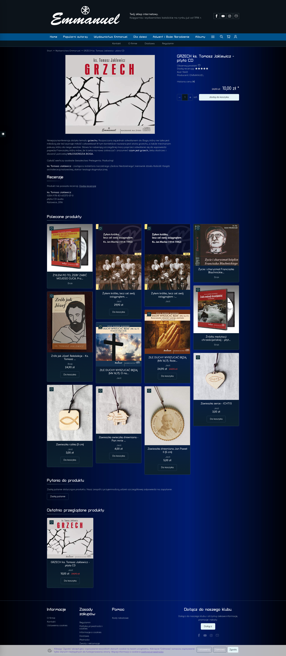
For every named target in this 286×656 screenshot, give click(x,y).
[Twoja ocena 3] (201, 68)
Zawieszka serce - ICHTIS (216, 403)
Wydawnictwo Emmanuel (111, 36)
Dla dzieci (140, 36)
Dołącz (208, 626)
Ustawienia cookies (57, 625)
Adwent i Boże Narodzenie (171, 36)
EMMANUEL (196, 75)
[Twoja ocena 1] (196, 68)
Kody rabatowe (120, 618)
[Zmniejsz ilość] (190, 97)
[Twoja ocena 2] (199, 68)
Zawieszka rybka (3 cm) (70, 444)
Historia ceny (184, 81)
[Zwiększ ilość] (179, 97)
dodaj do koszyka (219, 97)
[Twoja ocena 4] (204, 68)
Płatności (84, 640)
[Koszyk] (228, 37)
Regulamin (168, 43)
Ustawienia (204, 650)
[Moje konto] (235, 37)
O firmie (132, 43)
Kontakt (116, 43)
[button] (110, 94)
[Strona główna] (85, 15)
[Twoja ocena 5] (207, 68)
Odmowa (220, 650)
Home (53, 36)
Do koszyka (118, 312)
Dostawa (150, 43)
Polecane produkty (64, 217)
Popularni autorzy (75, 36)
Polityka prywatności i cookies (91, 627)
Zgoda (233, 650)
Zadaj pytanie (57, 496)
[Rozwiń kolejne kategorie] (212, 37)
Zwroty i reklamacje (89, 643)
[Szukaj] (221, 37)
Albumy (200, 36)
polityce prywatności (152, 652)
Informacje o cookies (90, 632)
